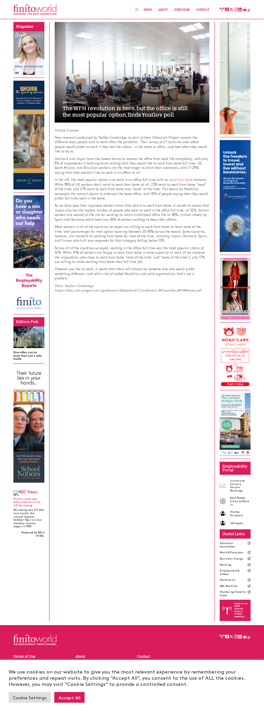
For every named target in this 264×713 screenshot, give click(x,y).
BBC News (28, 492)
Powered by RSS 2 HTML (32, 534)
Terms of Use (24, 656)
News (148, 9)
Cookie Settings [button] (30, 697)
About (163, 9)
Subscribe (182, 9)
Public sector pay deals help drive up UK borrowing (26, 502)
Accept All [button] (69, 697)
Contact (202, 9)
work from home (181, 179)
